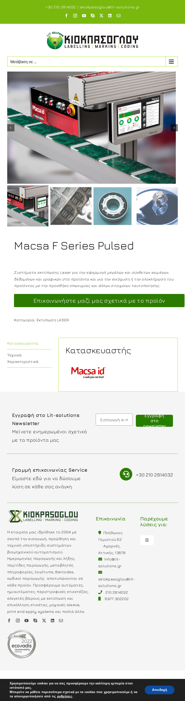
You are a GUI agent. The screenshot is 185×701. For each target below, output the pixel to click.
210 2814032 (116, 592)
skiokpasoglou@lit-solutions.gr (109, 7)
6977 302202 (117, 599)
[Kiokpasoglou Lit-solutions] (43, 509)
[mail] (61, 620)
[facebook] (9, 620)
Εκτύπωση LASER (53, 320)
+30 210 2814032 (154, 474)
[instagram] (18, 620)
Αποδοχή (159, 690)
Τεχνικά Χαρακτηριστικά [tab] (23, 358)
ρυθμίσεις (64, 696)
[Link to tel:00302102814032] (126, 474)
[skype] (35, 620)
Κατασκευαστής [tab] (23, 343)
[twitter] (44, 620)
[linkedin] (52, 620)
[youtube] (26, 620)
